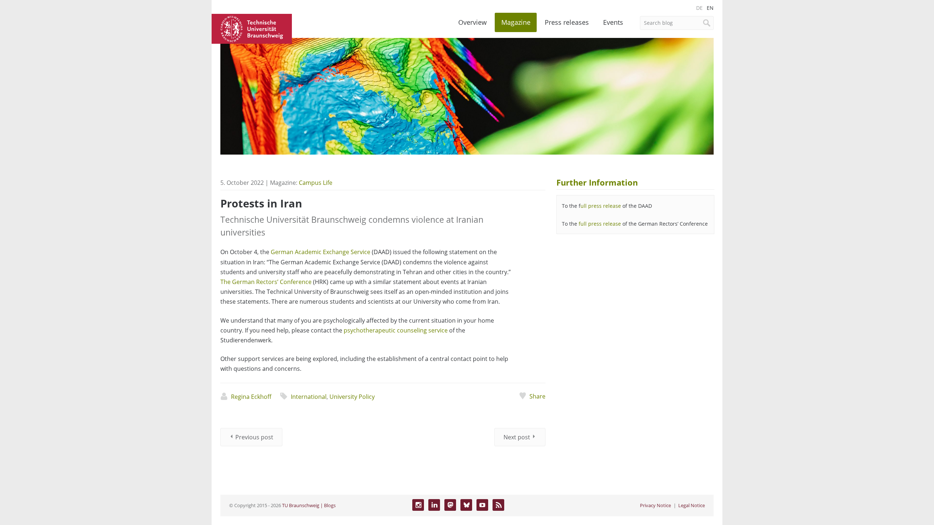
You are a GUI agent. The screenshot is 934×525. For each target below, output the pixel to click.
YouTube (482, 505)
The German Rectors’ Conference (266, 282)
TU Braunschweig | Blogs (309, 505)
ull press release (600, 205)
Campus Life (315, 183)
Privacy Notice (655, 505)
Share (537, 396)
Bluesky (466, 505)
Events (613, 22)
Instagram (418, 505)
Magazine (515, 22)
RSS (498, 505)
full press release (600, 223)
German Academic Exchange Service (320, 252)
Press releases (567, 22)
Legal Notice (691, 505)
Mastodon (450, 505)
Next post (516, 437)
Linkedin (434, 505)
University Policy (352, 397)
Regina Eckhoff (251, 397)
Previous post (254, 437)
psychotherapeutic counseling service (396, 330)
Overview (472, 22)
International (309, 397)
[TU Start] (252, 28)
